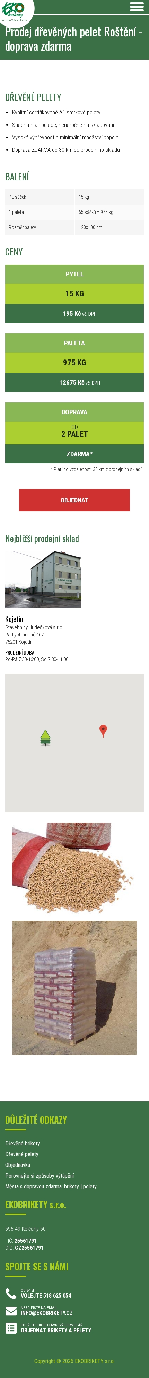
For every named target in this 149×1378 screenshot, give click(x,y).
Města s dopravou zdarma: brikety (42, 1186)
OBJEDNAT (74, 500)
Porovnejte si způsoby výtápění (39, 1175)
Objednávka (17, 1165)
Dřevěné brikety (22, 1143)
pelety (90, 1186)
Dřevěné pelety (21, 1154)
